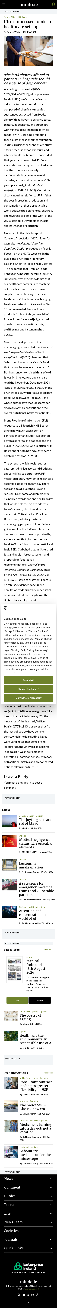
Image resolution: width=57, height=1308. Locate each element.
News (8, 1179)
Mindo (25, 828)
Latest (35, 1078)
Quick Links (14, 1248)
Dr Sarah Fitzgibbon (29, 1011)
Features (24, 1147)
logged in (25, 782)
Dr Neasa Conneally (29, 1120)
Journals (11, 1239)
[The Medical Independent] (53, 4)
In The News (25, 1078)
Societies (11, 1231)
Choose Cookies (27, 689)
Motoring (24, 1101)
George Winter (11, 17)
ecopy (29, 957)
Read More (48, 1073)
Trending (44, 1078)
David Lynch (28, 1094)
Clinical (10, 1196)
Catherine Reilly (30, 1163)
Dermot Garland (32, 1289)
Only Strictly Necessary (28, 698)
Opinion (23, 17)
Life (7, 1213)
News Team (13, 1222)
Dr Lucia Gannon (26, 816)
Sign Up (39, 1000)
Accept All (28, 680)
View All (47, 949)
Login (17, 1000)
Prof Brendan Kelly (36, 907)
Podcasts (11, 1205)
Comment (12, 1187)
